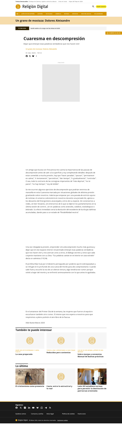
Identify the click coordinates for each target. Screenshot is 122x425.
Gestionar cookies (62, 420)
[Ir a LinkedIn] (29, 408)
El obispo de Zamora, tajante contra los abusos (43, 1)
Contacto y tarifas (37, 414)
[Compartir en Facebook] (27, 56)
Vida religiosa (86, 14)
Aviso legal (50, 414)
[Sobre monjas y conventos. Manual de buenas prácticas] (92, 340)
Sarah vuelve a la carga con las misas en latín (45, 28)
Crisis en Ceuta (62, 1)
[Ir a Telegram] (46, 408)
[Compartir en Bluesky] (33, 56)
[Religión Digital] (32, 6)
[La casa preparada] (29, 340)
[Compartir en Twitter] (30, 56)
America (58, 14)
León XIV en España (28, 14)
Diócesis (75, 14)
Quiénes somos (20, 414)
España (40, 14)
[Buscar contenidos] (92, 6)
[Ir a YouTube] (33, 408)
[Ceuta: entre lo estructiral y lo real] (61, 376)
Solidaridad (98, 14)
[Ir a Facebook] (16, 408)
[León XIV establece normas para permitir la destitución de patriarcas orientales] (92, 376)
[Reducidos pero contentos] (61, 340)
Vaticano (49, 14)
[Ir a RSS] (50, 408)
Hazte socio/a (101, 6)
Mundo (66, 14)
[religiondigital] (21, 420)
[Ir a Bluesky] (37, 408)
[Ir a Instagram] (25, 408)
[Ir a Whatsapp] (42, 408)
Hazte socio (82, 414)
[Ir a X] (21, 408)
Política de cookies (68, 414)
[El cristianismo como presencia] (29, 376)
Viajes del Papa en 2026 (76, 1)
